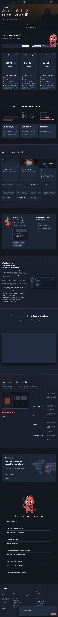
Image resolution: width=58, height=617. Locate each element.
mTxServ (4, 601)
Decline (48, 613)
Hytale (48, 588)
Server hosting (17, 586)
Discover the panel (6, 180)
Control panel (26, 594)
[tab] (19, 325)
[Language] (47, 2)
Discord (16, 242)
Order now (10, 66)
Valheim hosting (16, 599)
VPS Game (26, 590)
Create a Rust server (39, 603)
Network (7, 476)
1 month (4, 45)
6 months (18, 45)
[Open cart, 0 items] (55, 2)
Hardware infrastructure (26, 180)
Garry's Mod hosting (16, 593)
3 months (10, 45)
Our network (42, 180)
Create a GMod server (40, 605)
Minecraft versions (39, 591)
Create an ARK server (39, 602)
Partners (49, 586)
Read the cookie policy (27, 610)
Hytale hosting (15, 605)
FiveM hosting (15, 595)
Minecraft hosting (16, 588)
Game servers (13, 2)
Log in (51, 2)
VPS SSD (26, 588)
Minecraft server (40, 586)
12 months (26, 45)
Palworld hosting (16, 604)
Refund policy (38, 231)
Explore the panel (29, 365)
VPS (19, 1)
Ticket (23, 242)
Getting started (40, 599)
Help (37, 1)
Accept (53, 613)
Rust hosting (15, 597)
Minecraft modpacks (39, 593)
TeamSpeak (32, 1)
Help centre (4, 603)
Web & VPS (26, 586)
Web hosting (24, 2)
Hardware (5, 414)
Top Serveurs (49, 590)
